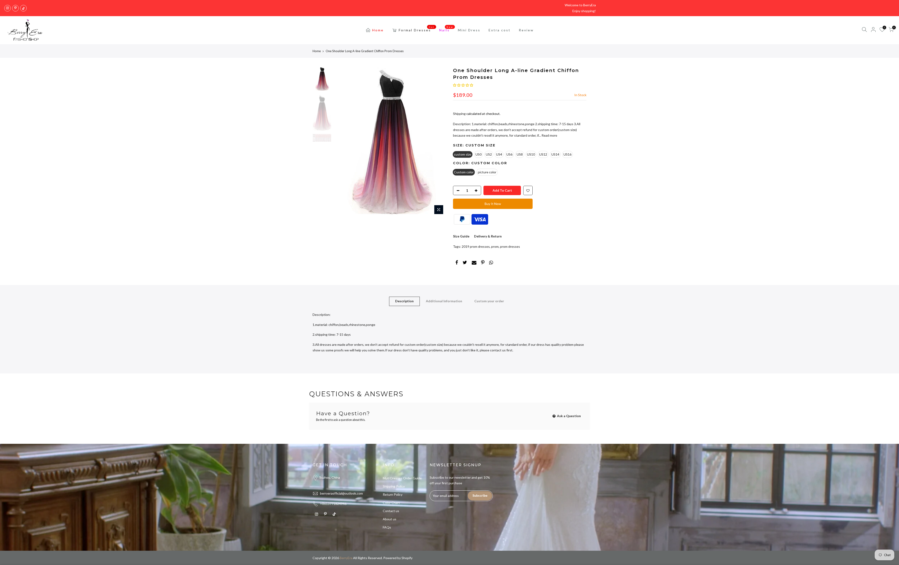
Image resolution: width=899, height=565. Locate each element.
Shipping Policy (394, 486)
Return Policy (392, 494)
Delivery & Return (488, 236)
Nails (446, 29)
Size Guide (461, 236)
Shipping (459, 114)
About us (389, 519)
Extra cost (500, 30)
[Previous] (342, 142)
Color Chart (391, 503)
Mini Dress (469, 30)
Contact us (391, 511)
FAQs (387, 527)
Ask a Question (568, 416)
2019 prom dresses (476, 246)
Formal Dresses (417, 29)
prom (495, 246)
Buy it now (493, 204)
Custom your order (489, 301)
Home (378, 30)
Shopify (407, 558)
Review (526, 30)
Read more (549, 135)
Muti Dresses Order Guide (402, 478)
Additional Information (444, 301)
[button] (463, 85)
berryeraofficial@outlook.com (341, 493)
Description (404, 301)
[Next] (438, 142)
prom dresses (510, 246)
